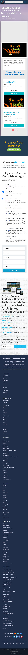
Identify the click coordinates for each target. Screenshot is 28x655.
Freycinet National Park (7, 563)
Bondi (4, 542)
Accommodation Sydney (8, 579)
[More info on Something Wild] (14, 104)
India (4, 419)
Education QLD (6, 599)
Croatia (4, 414)
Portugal (5, 424)
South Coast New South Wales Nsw (10, 457)
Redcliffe (4, 507)
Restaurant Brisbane (7, 616)
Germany (5, 412)
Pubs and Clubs (6, 615)
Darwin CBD (5, 537)
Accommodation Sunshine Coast (9, 577)
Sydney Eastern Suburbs (8, 528)
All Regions (5, 440)
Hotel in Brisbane (6, 606)
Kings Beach (5, 547)
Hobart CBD (5, 540)
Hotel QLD (5, 604)
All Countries (6, 400)
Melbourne (5, 488)
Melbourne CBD (6, 525)
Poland (4, 422)
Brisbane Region (6, 462)
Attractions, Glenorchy (11, 18)
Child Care (5, 592)
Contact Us (5, 387)
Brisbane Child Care (7, 594)
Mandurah (5, 510)
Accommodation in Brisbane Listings (14, 653)
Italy (4, 407)
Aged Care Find (6, 609)
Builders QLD (5, 589)
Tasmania (5, 460)
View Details (14, 93)
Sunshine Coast (6, 458)
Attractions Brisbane (7, 587)
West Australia (6, 451)
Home (3, 18)
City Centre (5, 552)
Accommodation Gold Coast (9, 572)
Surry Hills (5, 561)
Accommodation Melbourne (8, 574)
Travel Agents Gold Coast (8, 621)
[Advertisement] (14, 31)
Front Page (5, 390)
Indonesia (5, 429)
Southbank (5, 530)
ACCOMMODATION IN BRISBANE (14, 358)
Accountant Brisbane (7, 582)
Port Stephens (6, 465)
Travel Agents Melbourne (8, 625)
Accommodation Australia (8, 613)
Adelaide (4, 495)
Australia (5, 402)
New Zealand (6, 405)
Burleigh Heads (6, 556)
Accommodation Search (8, 569)
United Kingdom (6, 415)
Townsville (5, 509)
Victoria (4, 443)
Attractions (5, 586)
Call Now (14, 90)
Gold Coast (5, 492)
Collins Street (5, 545)
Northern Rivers (6, 453)
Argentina (5, 432)
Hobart (4, 514)
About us (5, 388)
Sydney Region (6, 448)
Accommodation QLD (7, 581)
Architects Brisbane (7, 584)
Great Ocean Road (7, 479)
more (16, 130)
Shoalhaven (5, 470)
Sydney (4, 487)
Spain (4, 410)
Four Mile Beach (6, 559)
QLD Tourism (5, 618)
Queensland (5, 445)
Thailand (5, 431)
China (11, 645)
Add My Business (14, 150)
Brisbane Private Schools (8, 598)
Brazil (4, 417)
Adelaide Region (6, 475)
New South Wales (6, 441)
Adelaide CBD (5, 534)
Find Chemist (5, 611)
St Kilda (4, 544)
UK (10, 643)
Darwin (4, 499)
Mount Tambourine (7, 516)
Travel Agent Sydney (7, 620)
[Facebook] (19, 636)
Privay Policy (5, 394)
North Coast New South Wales (9, 450)
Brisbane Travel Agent (7, 626)
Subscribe (5, 392)
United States (6, 403)
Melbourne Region (6, 446)
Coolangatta (5, 551)
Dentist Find (5, 596)
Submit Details (14, 270)
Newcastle (5, 500)
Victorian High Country (7, 468)
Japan (4, 427)
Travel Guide (5, 628)
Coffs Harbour (6, 517)
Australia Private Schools (8, 601)
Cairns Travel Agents (7, 623)
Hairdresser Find (6, 603)
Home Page (5, 375)
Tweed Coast (5, 474)
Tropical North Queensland (8, 467)
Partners (5, 378)
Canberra (5, 497)
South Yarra (5, 557)
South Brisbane (6, 549)
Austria (4, 426)
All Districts (5, 523)
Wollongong (5, 504)
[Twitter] (17, 636)
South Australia (6, 455)
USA (14, 643)
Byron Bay (5, 505)
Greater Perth (6, 463)
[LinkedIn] (14, 636)
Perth (4, 490)
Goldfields (5, 477)
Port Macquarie (6, 512)
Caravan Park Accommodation (9, 591)
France (4, 409)
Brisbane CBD (5, 539)
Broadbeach (5, 535)
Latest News (5, 380)
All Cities (4, 485)
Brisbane (4, 493)
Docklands (5, 554)
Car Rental (5, 608)
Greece (4, 420)
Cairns (4, 502)
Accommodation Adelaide (8, 570)
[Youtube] (22, 636)
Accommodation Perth (7, 575)
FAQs (4, 382)
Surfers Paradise (6, 527)
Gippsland (5, 472)
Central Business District (8, 532)
